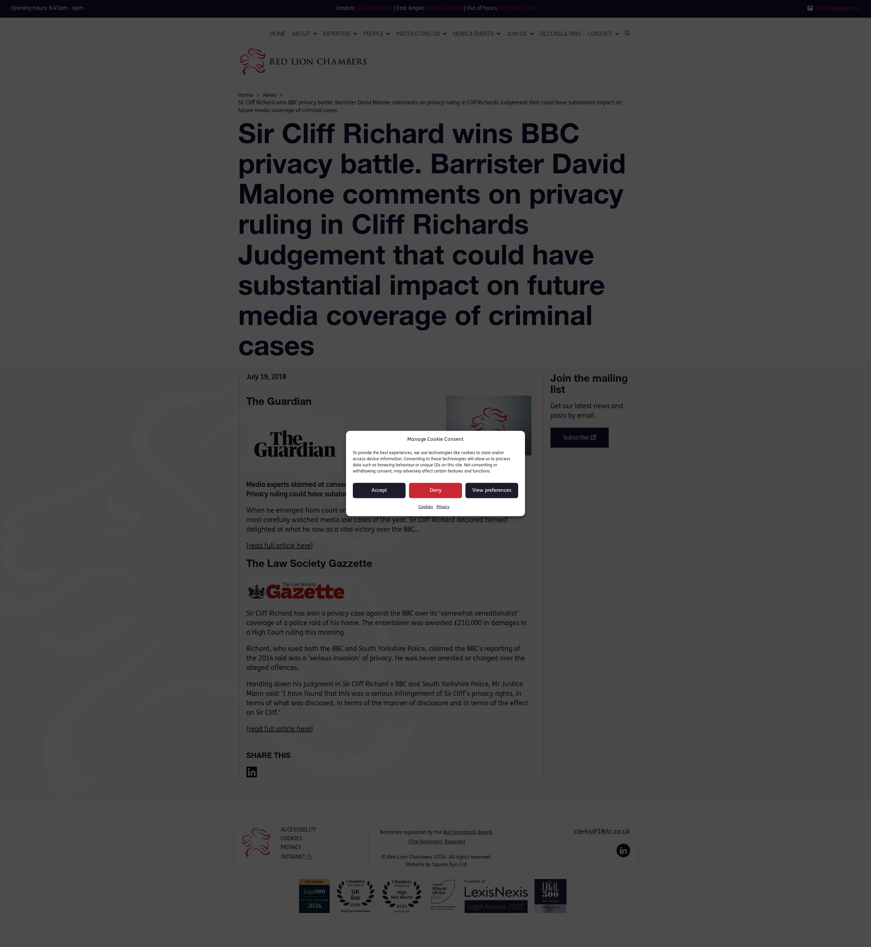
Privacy (443, 507)
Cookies (425, 507)
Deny (436, 490)
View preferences (491, 490)
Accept (379, 490)
